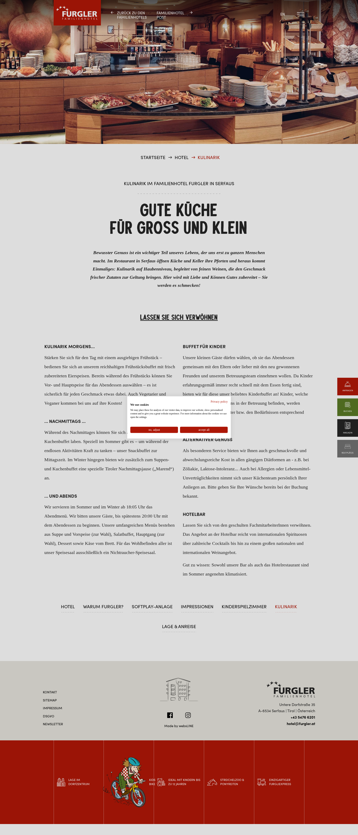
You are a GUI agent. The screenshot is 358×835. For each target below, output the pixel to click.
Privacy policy (219, 401)
